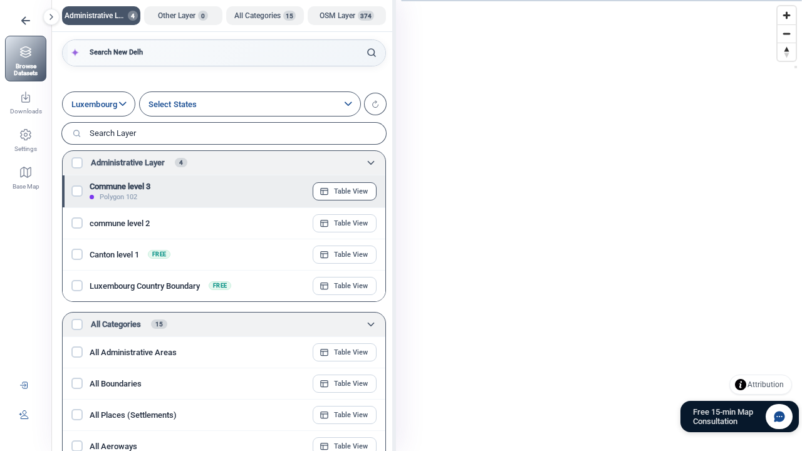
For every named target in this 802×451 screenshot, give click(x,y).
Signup (24, 414)
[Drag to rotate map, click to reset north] (787, 52)
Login (24, 385)
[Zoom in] (787, 15)
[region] (426, 225)
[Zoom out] (787, 33)
